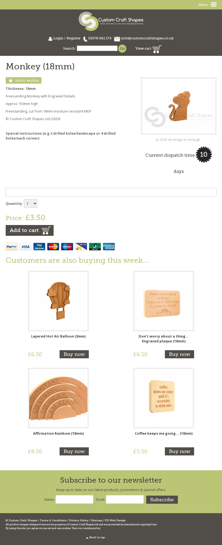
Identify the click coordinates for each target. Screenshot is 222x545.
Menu (203, 4)
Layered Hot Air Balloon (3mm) (58, 336)
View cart (143, 48)
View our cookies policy (86, 528)
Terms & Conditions (53, 520)
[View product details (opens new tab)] (58, 300)
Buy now (74, 354)
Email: (100, 499)
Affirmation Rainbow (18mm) (58, 433)
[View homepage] (111, 21)
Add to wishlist (27, 80)
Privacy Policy (79, 520)
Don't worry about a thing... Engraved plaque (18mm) (164, 338)
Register (74, 38)
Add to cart (24, 230)
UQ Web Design (115, 520)
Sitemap (96, 520)
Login (58, 38)
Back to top (97, 537)
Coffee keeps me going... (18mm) (163, 433)
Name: (49, 499)
